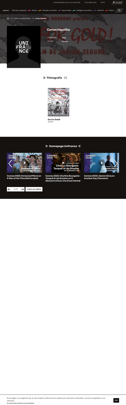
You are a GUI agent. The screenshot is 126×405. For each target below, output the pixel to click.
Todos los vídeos (34, 189)
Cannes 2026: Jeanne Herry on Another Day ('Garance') (61, 177)
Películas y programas (19, 10)
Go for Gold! (54, 119)
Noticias (34, 10)
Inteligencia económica (84, 10)
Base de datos (66, 10)
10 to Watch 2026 (90, 2)
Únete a (111, 10)
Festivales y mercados (49, 10)
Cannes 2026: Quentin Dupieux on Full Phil (101, 177)
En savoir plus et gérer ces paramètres (20, 403)
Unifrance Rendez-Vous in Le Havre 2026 (66, 2)
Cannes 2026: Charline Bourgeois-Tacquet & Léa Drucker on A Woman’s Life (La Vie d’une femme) (24, 178)
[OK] (116, 400)
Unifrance (100, 10)
